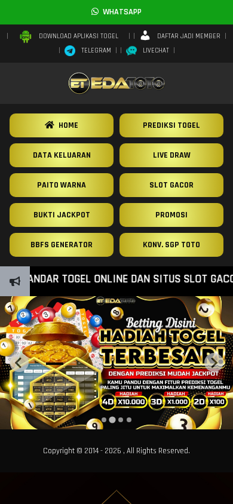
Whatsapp (120, 12)
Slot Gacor (171, 185)
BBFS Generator (61, 244)
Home (66, 125)
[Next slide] (213, 362)
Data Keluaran (62, 155)
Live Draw (172, 155)
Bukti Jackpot (61, 215)
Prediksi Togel (171, 125)
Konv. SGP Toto (171, 244)
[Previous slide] (19, 362)
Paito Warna (61, 185)
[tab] (104, 419)
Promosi (171, 215)
